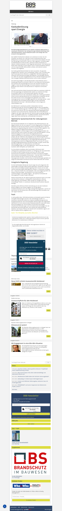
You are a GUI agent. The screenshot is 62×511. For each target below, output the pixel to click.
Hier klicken (33, 259)
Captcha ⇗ (39, 260)
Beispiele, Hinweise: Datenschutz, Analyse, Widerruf (31, 267)
